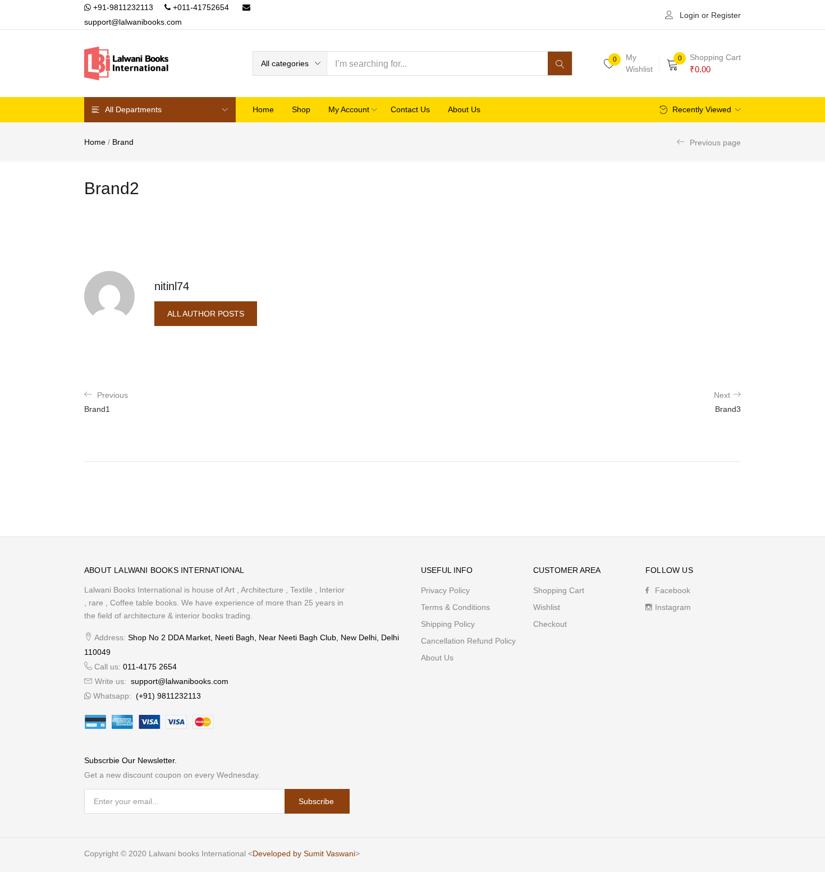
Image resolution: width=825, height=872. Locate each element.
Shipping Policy (448, 623)
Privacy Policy (445, 590)
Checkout (550, 623)
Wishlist (546, 607)
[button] (290, 63)
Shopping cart (558, 590)
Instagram (673, 607)
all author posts (205, 313)
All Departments (133, 109)
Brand (123, 141)
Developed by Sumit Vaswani (304, 853)
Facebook (672, 590)
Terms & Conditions (455, 607)
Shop (301, 109)
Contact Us (410, 109)
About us (464, 109)
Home (263, 109)
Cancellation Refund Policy (468, 640)
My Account (350, 109)
